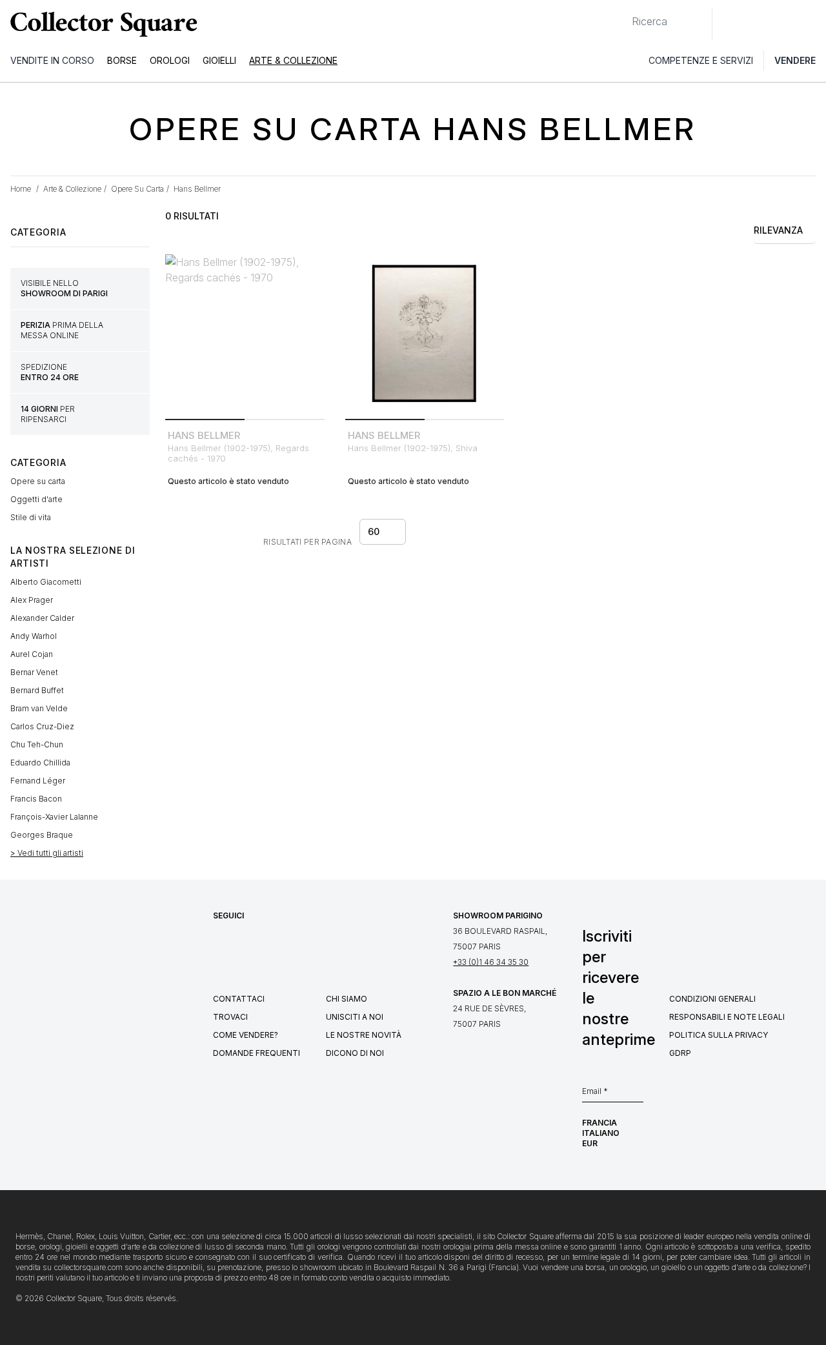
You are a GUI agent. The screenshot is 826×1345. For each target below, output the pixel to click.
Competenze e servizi (701, 60)
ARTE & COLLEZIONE (293, 60)
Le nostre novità (363, 1035)
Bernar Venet (34, 672)
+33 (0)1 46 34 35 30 (491, 962)
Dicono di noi (355, 1053)
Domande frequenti (256, 1053)
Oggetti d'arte (36, 499)
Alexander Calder (42, 618)
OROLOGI (170, 60)
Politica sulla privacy (718, 1035)
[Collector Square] (100, 23)
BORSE (122, 60)
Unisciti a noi (354, 1017)
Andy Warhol (33, 636)
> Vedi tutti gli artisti (46, 853)
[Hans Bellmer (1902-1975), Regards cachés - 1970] (245, 334)
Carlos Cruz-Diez (42, 726)
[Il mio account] (811, 23)
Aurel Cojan (31, 654)
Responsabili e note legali (727, 1017)
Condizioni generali (712, 999)
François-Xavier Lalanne (54, 817)
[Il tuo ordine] (786, 23)
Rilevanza (778, 230)
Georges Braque (41, 835)
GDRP (680, 1053)
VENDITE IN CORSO (52, 60)
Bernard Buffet (37, 690)
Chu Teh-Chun (36, 744)
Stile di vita (30, 517)
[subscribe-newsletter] (636, 1094)
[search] (621, 16)
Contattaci (239, 999)
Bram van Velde (39, 708)
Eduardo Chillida (40, 762)
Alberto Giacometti (45, 582)
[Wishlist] (758, 23)
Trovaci (230, 1017)
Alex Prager (31, 600)
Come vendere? (245, 1035)
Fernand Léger (37, 780)
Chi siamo (346, 999)
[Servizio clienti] (729, 23)
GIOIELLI (219, 60)
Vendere (795, 60)
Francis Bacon (36, 799)
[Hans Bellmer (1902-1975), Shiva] (425, 334)
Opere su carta (37, 481)
